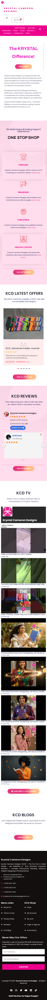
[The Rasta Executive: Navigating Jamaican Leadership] (23, 673)
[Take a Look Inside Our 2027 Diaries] (23, 540)
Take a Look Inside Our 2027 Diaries (16, 554)
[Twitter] (21, 990)
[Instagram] (16, 990)
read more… (36, 172)
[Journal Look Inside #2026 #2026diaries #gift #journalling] (23, 570)
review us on (16, 427)
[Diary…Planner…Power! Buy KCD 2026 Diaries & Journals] (23, 600)
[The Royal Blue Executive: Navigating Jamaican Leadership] (23, 635)
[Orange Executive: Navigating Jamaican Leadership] (23, 768)
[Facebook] (11, 990)
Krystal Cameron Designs (23, 413)
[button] (18, 368)
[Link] (36, 990)
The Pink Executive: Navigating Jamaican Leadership (23, 751)
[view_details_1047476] (25, 343)
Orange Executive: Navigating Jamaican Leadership (23, 781)
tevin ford (17, 435)
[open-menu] (7, 18)
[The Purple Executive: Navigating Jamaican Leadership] (23, 708)
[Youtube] (26, 990)
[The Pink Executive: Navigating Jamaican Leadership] (23, 738)
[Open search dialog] (40, 29)
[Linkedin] (31, 990)
